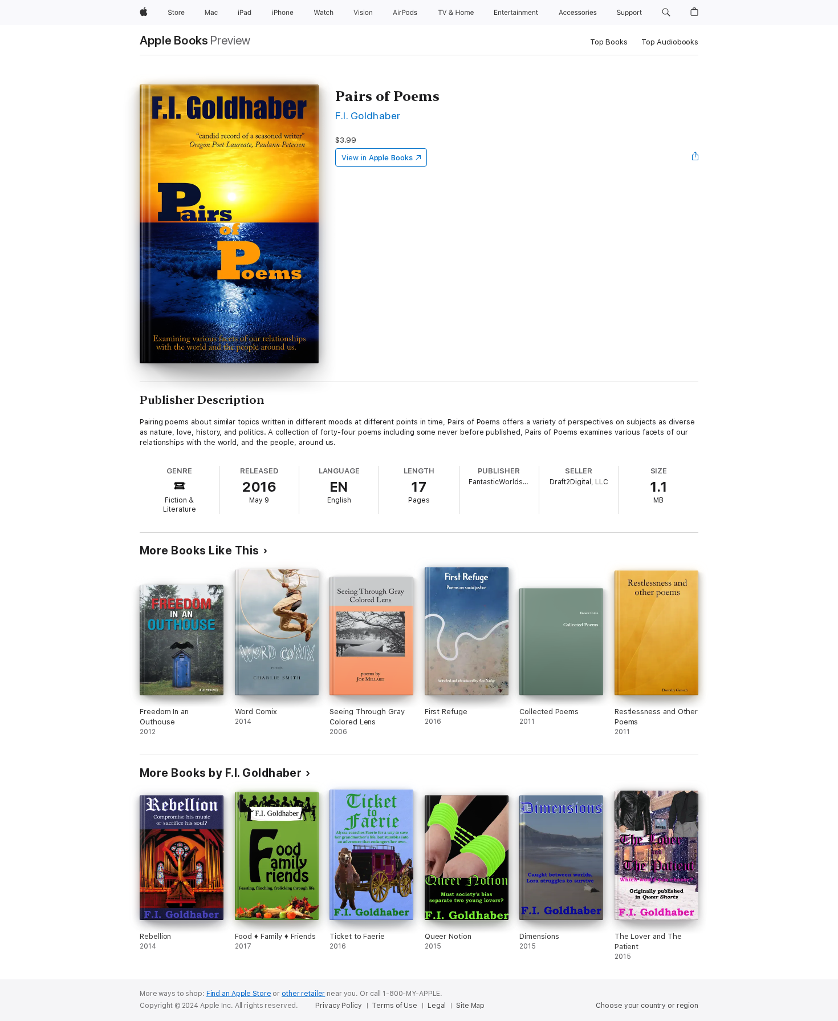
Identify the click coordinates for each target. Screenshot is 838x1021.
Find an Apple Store (238, 994)
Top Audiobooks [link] (669, 42)
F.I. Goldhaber (368, 115)
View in (377, 157)
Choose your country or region (647, 1006)
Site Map (470, 1006)
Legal (437, 1006)
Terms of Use (394, 1006)
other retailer (303, 994)
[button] (666, 12)
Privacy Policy (338, 1006)
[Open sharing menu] (695, 157)
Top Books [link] (609, 42)
